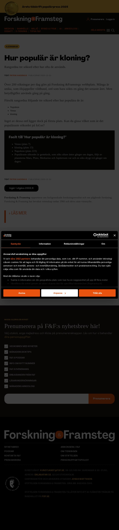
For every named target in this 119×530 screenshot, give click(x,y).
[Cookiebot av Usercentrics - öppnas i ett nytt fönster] (95, 235)
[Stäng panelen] (115, 235)
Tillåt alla (97, 293)
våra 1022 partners (20, 258)
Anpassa (57, 293)
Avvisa (21, 293)
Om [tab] (103, 244)
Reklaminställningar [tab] (74, 244)
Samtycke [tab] (16, 244)
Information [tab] (45, 244)
